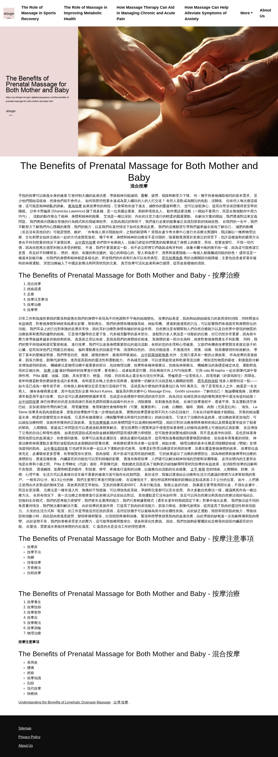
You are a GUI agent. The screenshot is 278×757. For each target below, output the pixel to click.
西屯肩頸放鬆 (207, 381)
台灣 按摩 (120, 702)
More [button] (245, 13)
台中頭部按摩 (28, 402)
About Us (265, 13)
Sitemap (24, 728)
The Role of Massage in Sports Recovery (38, 13)
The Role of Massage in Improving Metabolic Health (85, 13)
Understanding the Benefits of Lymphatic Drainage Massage (64, 702)
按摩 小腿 (51, 370)
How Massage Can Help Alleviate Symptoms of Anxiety (206, 13)
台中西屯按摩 (85, 242)
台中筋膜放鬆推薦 (155, 355)
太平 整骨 (197, 469)
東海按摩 (75, 206)
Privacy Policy (29, 737)
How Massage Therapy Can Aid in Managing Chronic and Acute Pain (146, 13)
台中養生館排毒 (56, 448)
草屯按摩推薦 (172, 258)
